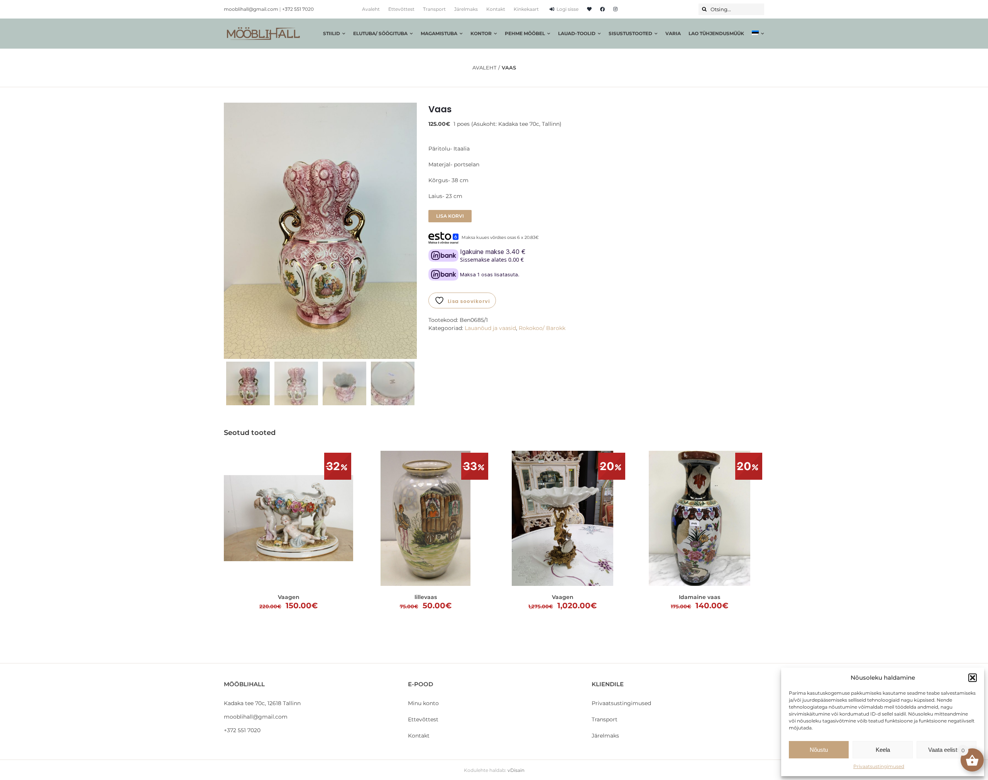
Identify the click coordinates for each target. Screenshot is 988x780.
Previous (229, 230)
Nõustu (819, 749)
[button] (972, 678)
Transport (605, 719)
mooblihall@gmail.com (251, 9)
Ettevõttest (423, 719)
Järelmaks (605, 735)
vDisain (516, 770)
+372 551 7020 (298, 9)
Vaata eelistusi (946, 749)
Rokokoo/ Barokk (542, 328)
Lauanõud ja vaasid (490, 328)
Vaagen (288, 597)
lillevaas (425, 597)
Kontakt (419, 735)
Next (411, 230)
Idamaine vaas (699, 597)
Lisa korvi (450, 216)
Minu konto (423, 703)
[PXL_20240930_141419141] (320, 231)
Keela (883, 749)
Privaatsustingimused (878, 766)
